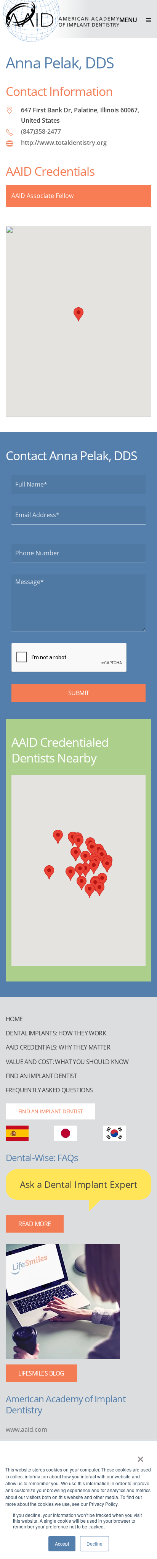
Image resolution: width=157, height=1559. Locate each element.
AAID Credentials (50, 171)
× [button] (140, 1456)
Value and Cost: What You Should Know (67, 1062)
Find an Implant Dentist (41, 1076)
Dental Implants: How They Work (56, 1033)
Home (14, 1019)
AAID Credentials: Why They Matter (58, 1047)
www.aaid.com (26, 1429)
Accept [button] (62, 1543)
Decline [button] (95, 1543)
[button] (135, 20)
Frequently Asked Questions (49, 1090)
